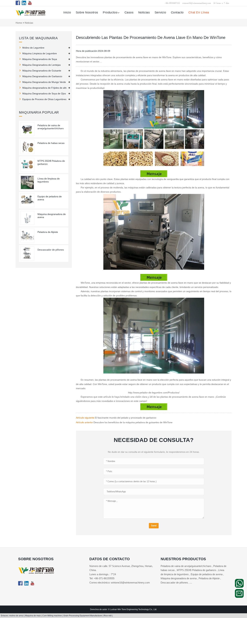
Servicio (160, 12)
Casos (129, 12)
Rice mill (108, 615)
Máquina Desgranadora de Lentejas (41, 65)
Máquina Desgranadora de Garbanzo (42, 76)
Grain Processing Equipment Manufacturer (83, 615)
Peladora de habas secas (51, 143)
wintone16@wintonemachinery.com (196, 3)
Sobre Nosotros (87, 12)
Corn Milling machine (52, 615)
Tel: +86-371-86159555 (101, 578)
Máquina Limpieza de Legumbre (39, 53)
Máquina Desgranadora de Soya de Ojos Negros (45, 93)
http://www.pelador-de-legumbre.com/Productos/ (153, 392)
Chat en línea (198, 12)
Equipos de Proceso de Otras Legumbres (44, 99)
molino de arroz (16, 615)
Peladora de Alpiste (47, 232)
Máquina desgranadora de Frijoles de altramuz (45, 87)
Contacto (177, 12)
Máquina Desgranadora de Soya (39, 59)
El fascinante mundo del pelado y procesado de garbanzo (125, 417)
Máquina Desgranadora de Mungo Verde (44, 82)
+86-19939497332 (172, 3)
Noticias (144, 12)
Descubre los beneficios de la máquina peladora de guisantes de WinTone (133, 422)
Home (19, 22)
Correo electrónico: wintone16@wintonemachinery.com (119, 582)
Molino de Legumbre (33, 47)
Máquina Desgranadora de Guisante (41, 70)
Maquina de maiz (33, 615)
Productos (110, 12)
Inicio (67, 12)
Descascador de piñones (50, 249)
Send (153, 525)
